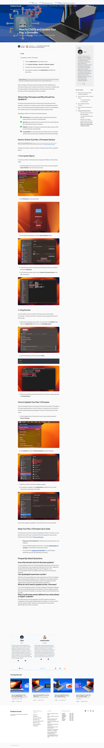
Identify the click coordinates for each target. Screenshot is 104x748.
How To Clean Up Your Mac (52, 714)
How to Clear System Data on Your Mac (52, 720)
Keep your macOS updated (30, 541)
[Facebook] (85, 710)
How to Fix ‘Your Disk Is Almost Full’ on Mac (52, 730)
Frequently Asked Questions (84, 110)
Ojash (22, 47)
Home (11, 9)
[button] (87, 6)
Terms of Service (37, 724)
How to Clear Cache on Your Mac (52, 725)
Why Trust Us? (36, 719)
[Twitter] (88, 710)
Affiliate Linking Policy (38, 721)
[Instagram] (90, 710)
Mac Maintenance (17, 9)
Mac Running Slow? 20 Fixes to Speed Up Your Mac (52, 736)
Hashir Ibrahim (32, 47)
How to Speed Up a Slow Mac (52, 717)
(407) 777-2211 (34, 3)
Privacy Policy (36, 722)
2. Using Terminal (84, 101)
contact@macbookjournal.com (47, 3)
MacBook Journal (15, 6)
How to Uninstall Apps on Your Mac (52, 727)
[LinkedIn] (93, 710)
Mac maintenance (38, 537)
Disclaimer (35, 725)
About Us (35, 714)
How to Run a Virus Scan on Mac (53, 722)
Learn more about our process (49, 144)
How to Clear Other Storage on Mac (52, 733)
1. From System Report (85, 99)
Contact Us (35, 716)
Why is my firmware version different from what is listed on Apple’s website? (86, 124)
